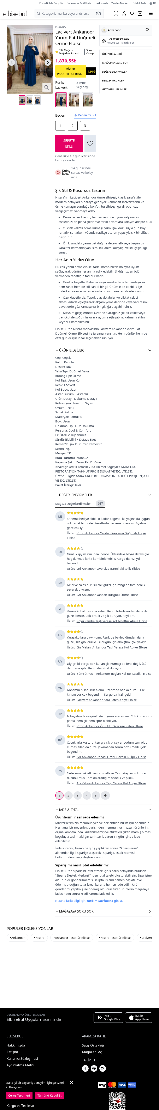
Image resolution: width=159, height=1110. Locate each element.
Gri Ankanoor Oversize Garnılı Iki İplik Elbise (108, 568)
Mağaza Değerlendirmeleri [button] (79, 503)
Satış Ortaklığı (93, 1045)
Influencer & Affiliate (79, 3)
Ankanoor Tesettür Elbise (72, 938)
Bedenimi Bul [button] (87, 115)
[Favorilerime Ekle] (90, 143)
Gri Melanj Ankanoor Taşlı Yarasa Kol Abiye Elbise (112, 647)
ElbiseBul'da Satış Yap (51, 3)
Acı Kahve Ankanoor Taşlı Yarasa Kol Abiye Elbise (111, 783)
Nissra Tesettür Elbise (115, 938)
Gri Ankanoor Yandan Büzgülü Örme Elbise (107, 595)
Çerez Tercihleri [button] (19, 1095)
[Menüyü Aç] (151, 13)
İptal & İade (139, 3)
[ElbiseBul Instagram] (102, 1068)
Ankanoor (18, 938)
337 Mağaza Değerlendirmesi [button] (68, 52)
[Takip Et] (147, 29)
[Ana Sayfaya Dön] (14, 13)
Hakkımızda (101, 3)
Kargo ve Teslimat (20, 1105)
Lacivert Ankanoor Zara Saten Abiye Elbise (107, 700)
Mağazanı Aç (92, 1052)
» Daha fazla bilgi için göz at (89, 900)
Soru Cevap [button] (90, 52)
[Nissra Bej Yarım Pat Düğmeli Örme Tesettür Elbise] (74, 99)
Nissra (60, 27)
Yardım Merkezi (120, 3)
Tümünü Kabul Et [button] (49, 1095)
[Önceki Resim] (11, 62)
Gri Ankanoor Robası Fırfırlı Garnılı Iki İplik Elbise (111, 757)
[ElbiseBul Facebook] (85, 1068)
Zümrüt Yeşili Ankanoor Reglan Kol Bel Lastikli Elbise (114, 673)
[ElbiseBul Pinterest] (94, 1068)
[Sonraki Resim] (48, 62)
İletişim (12, 1052)
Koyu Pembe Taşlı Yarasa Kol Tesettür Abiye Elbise (112, 621)
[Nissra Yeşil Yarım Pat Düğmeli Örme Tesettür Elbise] (88, 99)
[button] (99, 13)
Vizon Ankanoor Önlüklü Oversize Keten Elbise (110, 726)
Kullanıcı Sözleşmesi (22, 1058)
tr (154, 3)
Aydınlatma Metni (20, 1065)
